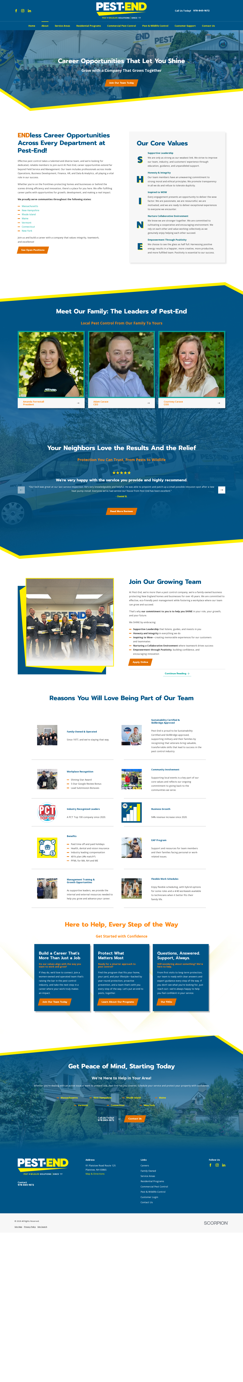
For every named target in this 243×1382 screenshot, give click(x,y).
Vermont (26, 222)
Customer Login (149, 1197)
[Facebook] (16, 10)
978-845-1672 (201, 11)
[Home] (121, 10)
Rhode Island (29, 214)
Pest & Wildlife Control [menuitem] (155, 25)
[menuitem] (18, 1227)
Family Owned (148, 1170)
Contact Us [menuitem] (208, 25)
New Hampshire (30, 210)
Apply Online (140, 662)
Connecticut (28, 226)
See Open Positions (33, 250)
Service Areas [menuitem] (62, 25)
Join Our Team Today (121, 83)
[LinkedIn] (29, 10)
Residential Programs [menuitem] (88, 25)
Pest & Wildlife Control (153, 1191)
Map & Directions (95, 1173)
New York (27, 230)
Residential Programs (152, 1181)
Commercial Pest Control (154, 1186)
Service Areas (148, 1176)
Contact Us (135, 1118)
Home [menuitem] (31, 25)
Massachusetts (30, 206)
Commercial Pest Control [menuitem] (121, 25)
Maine (25, 218)
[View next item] (221, 490)
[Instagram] (22, 10)
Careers (145, 1165)
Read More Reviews (121, 511)
